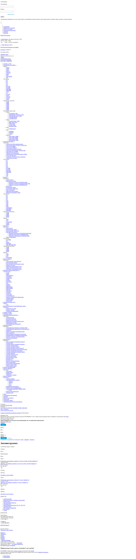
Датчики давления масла (12, 345)
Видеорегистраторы (11, 318)
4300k (7, 105)
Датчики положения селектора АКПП (15, 352)
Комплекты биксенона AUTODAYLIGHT (19, 236)
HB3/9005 (8, 89)
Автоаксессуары (7, 325)
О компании (6, 26)
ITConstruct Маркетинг (17, 544)
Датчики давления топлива (12, 346)
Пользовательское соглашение (8, 545)
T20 (7, 174)
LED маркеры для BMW (12, 151)
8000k (7, 216)
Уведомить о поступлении (7, 475)
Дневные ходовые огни (9, 302)
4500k (7, 107)
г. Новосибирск (4, 39)
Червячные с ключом (11, 375)
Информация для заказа (9, 27)
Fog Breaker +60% (13, 113)
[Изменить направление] (14, 439)
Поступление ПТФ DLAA (9, 502)
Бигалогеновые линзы (11, 262)
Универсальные (10, 298)
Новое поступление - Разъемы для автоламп (14, 499)
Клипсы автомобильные (9, 367)
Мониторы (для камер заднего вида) (15, 321)
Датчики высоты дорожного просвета (15, 344)
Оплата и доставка (7, 29)
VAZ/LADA (9, 294)
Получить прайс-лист (6, 421)
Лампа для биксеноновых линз (13, 267)
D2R (7, 206)
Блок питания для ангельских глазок (15, 264)
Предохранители (10, 332)
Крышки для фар (7, 312)
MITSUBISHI (9, 288)
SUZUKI (8, 292)
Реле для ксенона (10, 190)
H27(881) (20, 408)
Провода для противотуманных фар (15, 297)
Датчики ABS (9, 343)
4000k (7, 103)
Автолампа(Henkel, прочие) (13, 380)
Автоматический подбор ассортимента (12, 401)
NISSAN (8, 289)
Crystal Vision (12, 125)
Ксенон (5, 177)
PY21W (11, 410)
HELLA (8, 71)
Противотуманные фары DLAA (11, 270)
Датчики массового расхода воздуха (15, 348)
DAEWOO (8, 276)
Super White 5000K (13, 137)
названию (26, 439)
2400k (7, 102)
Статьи (5, 510)
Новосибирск (6, 556)
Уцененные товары (8, 400)
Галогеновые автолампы (9, 65)
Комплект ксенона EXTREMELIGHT (18, 185)
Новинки (5, 396)
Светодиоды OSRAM (11, 148)
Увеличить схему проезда (7, 530)
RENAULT (9, 290)
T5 (7, 93)
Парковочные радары (11, 322)
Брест (10, 385)
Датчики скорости (10, 353)
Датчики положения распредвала (14, 350)
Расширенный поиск (6, 58)
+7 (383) (5, 44)
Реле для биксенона (11, 237)
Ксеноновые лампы (11, 187)
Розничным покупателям (9, 30)
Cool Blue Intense (13, 117)
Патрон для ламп (10, 310)
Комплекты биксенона (11, 232)
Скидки (7, 63)
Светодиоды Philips (11, 146)
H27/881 (8, 88)
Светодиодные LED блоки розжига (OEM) (16, 154)
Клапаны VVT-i (10, 358)
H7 (7, 84)
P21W (7, 95)
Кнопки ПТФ (9, 299)
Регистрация (7, 35)
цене (22, 439)
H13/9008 (8, 239)
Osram (7, 67)
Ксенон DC (9, 186)
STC (10, 383)
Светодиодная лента (11, 155)
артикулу (32, 439)
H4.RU (32, 551)
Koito (7, 74)
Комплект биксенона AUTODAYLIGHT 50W (20, 233)
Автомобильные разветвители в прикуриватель (17, 329)
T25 (7, 176)
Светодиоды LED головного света (14, 144)
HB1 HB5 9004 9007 (11, 244)
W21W (7, 98)
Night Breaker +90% (13, 140)
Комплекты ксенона (11, 181)
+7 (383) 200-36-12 (5, 522)
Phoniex (11, 382)
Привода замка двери (11, 364)
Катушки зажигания (11, 355)
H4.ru (67, 416)
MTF (7, 75)
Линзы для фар (7, 258)
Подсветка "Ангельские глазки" (14, 269)
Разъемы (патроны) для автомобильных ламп (14, 306)
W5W (7, 99)
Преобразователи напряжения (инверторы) (16, 335)
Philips (7, 68)
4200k (7, 104)
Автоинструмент (10, 378)
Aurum (10, 133)
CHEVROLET (9, 275)
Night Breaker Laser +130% (15, 116)
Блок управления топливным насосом (15, 341)
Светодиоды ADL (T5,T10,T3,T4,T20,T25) (16, 145)
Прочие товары (7, 376)
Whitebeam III (12, 128)
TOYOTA (8, 293)
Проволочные (9, 372)
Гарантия (5, 31)
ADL (7, 219)
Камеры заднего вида (11, 320)
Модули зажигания (10, 362)
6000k (7, 215)
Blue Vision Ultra (13, 122)
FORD (7, 279)
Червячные (9, 373)
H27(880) (15, 408)
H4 (7, 82)
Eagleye (11, 381)
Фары (4, 394)
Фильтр (3, 424)
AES (7, 255)
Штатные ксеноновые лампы (13, 192)
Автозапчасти (6, 339)
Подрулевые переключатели (13, 363)
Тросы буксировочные (11, 338)
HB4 (26, 408)
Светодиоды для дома (11, 158)
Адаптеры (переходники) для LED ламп (16, 150)
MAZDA (8, 285)
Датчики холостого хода (12, 354)
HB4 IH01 (8, 243)
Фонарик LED (9, 392)
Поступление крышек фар (9, 507)
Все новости (6, 509)
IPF (7, 77)
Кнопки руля (9, 359)
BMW (7, 274)
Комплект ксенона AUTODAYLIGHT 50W (19, 183)
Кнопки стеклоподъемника (12, 361)
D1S (7, 201)
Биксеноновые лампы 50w (12, 230)
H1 (7, 80)
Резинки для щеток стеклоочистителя (15, 336)
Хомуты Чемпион (7, 368)
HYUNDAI (9, 281)
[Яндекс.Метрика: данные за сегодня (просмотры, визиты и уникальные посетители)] (5, 540)
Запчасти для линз (10, 265)
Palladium (11, 132)
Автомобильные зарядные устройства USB (16, 327)
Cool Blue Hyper (13, 118)
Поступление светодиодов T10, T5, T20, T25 (14, 504)
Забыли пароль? (11, 14)
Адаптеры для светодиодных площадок (15, 156)
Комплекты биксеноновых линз (14, 266)
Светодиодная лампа (8, 141)
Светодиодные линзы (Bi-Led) (13, 261)
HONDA (8, 280)
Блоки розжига (9, 179)
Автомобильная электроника (10, 315)
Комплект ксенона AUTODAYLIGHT (18, 182)
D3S (7, 204)
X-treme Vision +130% (14, 121)
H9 (9, 408)
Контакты (5, 33)
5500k (7, 109)
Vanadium (11, 131)
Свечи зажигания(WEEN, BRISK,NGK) (16, 389)
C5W (7, 91)
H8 (7, 165)
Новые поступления (8, 398)
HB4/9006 (8, 90)
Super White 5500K (13, 139)
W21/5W (8, 97)
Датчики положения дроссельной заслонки (16, 349)
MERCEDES (9, 287)
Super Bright (9, 76)
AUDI (7, 273)
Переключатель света (11, 366)
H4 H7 (7, 242)
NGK (10, 390)
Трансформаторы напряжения (13, 324)
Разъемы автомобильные (12, 311)
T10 (7, 173)
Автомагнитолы (10, 317)
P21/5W (8, 94)
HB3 (23, 408)
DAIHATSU (9, 278)
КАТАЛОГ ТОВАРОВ (6, 60)
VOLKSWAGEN (10, 295)
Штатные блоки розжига (12, 191)
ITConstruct (19, 542)
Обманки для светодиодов (12, 153)
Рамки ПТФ (9, 301)
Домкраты (8, 330)
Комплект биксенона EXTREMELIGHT (18, 234)
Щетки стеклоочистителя (12, 391)
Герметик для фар (7, 313)
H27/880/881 (9, 207)
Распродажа (6, 399)
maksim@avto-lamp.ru (43, 552)
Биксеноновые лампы (11, 229)
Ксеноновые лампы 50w (12, 188)
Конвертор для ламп (11, 308)
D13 (7, 220)
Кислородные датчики (11, 357)
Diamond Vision (12, 126)
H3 (7, 81)
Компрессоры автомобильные (13, 387)
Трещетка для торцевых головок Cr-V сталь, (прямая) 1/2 (14, 482)
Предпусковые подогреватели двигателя (16, 334)
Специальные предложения (10, 395)
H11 (7, 85)
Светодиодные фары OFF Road (13, 149)
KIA (7, 283)
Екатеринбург (6, 557)
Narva (7, 70)
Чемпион (8, 72)
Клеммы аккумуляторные (12, 386)
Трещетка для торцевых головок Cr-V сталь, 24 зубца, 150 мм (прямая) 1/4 (18, 463)
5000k (7, 108)
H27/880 (8, 86)
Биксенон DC (9, 228)
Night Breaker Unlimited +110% (16, 114)
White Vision (12, 123)
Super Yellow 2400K (13, 136)
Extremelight (9, 221)
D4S (7, 205)
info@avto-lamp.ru (5, 525)
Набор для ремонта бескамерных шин (15, 331)
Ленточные (9, 371)
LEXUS (8, 284)
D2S (7, 202)
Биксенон (5, 225)
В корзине (3, 49)
